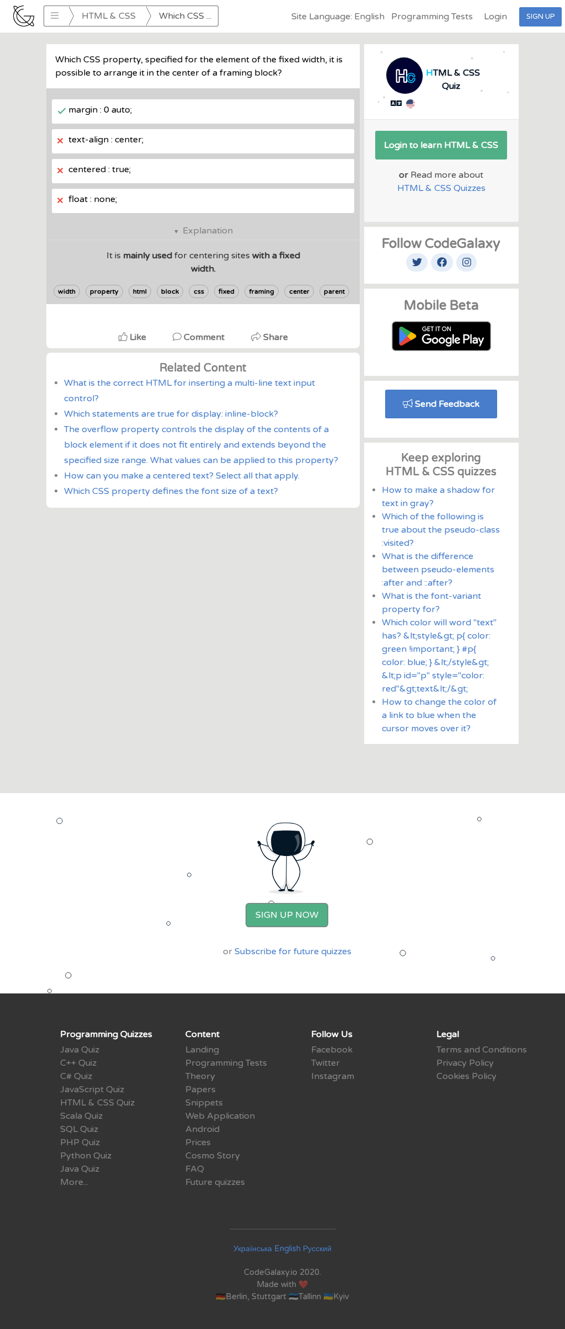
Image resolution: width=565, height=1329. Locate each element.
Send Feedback (446, 404)
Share (274, 337)
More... (74, 1182)
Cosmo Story (212, 1155)
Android (202, 1129)
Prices (198, 1142)
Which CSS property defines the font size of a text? (171, 491)
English (287, 1248)
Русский (317, 1248)
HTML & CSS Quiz (97, 1102)
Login (495, 16)
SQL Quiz (79, 1129)
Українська (252, 1248)
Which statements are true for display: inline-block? (171, 413)
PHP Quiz (80, 1142)
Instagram (332, 1076)
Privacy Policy (465, 1062)
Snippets (204, 1102)
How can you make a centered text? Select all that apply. (182, 475)
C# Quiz (76, 1076)
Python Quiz (85, 1155)
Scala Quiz (81, 1115)
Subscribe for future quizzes (292, 951)
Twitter (325, 1062)
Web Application (220, 1115)
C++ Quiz (78, 1062)
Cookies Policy (466, 1076)
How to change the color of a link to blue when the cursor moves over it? (439, 715)
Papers (200, 1089)
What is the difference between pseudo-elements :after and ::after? (438, 569)
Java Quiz (79, 1049)
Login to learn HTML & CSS (441, 145)
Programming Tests (432, 16)
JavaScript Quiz (92, 1089)
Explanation (208, 230)
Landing (202, 1049)
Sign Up (540, 16)
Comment (204, 337)
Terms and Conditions (481, 1049)
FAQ (194, 1168)
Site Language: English (338, 16)
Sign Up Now (286, 915)
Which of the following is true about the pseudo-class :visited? (441, 530)
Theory (200, 1076)
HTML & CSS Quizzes (441, 188)
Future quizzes (215, 1182)
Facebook (332, 1049)
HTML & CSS (109, 16)
